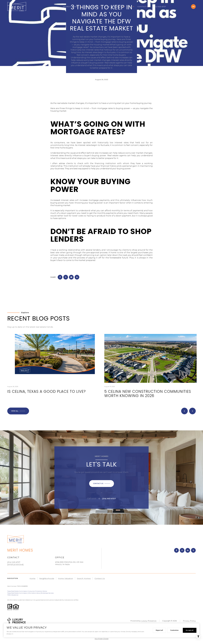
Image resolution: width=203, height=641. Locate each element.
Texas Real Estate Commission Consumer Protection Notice (27, 591)
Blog (107, 7)
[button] (101, 483)
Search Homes (84, 578)
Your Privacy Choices (101, 638)
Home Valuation (65, 578)
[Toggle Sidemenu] (193, 6)
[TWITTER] (193, 550)
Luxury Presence (148, 621)
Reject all (159, 630)
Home (32, 578)
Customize (174, 630)
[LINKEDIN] (187, 550)
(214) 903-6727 (159, 7)
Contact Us (143, 7)
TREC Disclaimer (12, 595)
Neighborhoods (46, 578)
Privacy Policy (189, 621)
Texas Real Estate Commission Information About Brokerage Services (30, 593)
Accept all (189, 630)
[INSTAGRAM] (182, 550)
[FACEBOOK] (176, 550)
